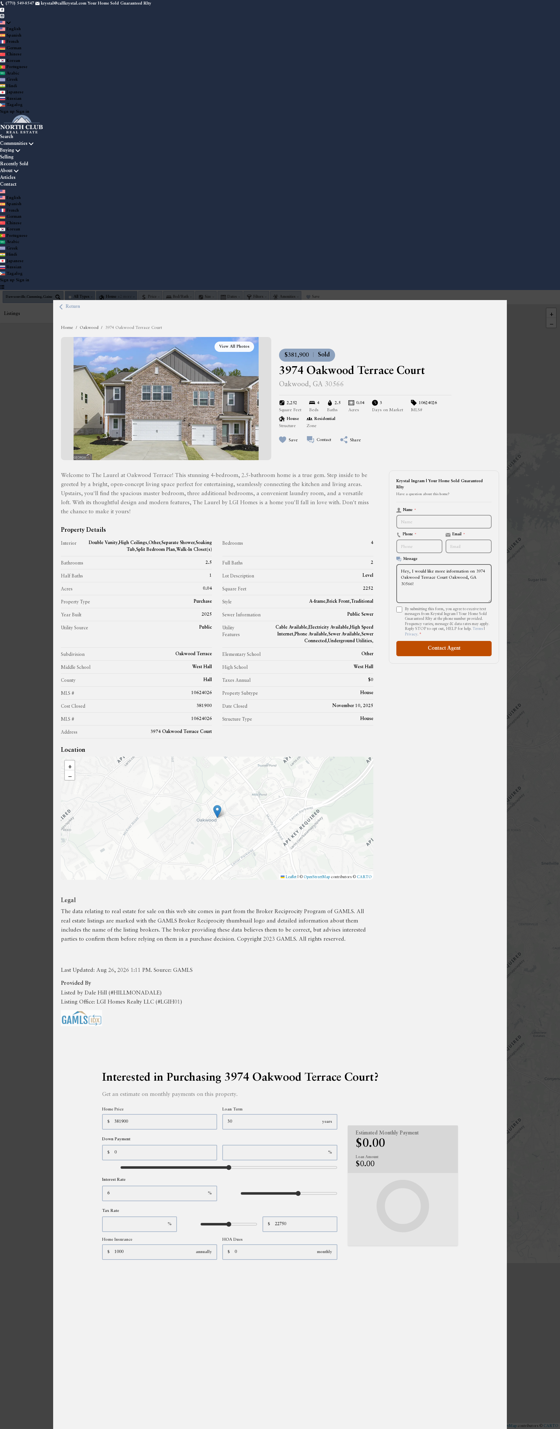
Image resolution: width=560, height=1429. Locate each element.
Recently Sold (14, 164)
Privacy (411, 634)
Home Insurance (117, 1239)
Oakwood (89, 327)
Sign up (7, 112)
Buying (7, 150)
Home (67, 327)
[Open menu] (2, 287)
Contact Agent (444, 648)
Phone (410, 534)
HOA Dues (232, 1239)
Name (409, 510)
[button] (217, 811)
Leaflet (291, 876)
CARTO (364, 876)
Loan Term (232, 1109)
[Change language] (5, 23)
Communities (14, 143)
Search (6, 136)
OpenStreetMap (317, 876)
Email (458, 534)
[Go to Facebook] (2, 10)
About (6, 170)
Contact (8, 184)
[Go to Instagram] (2, 16)
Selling (7, 157)
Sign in (22, 112)
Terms (477, 628)
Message (410, 559)
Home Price (112, 1109)
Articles (8, 177)
